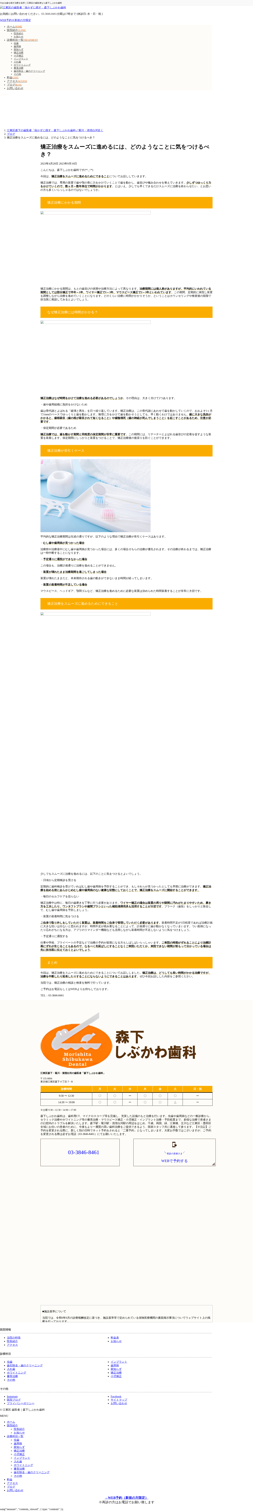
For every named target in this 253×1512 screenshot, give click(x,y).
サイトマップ (119, 1399)
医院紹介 (12, 1425)
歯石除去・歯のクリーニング (29, 71)
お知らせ (18, 36)
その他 (17, 74)
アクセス (12, 1344)
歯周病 (17, 46)
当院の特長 (14, 1337)
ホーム (11, 1421)
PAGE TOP (244, 1463)
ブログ (11, 1486)
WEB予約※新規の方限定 (15, 20)
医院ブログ (14, 1399)
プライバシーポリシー (20, 1403)
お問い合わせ (119, 1403)
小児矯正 (18, 55)
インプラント (21, 58)
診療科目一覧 (15, 1436)
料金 (9, 1479)
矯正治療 (18, 52)
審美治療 (18, 68)
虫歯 (16, 43)
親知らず (18, 49)
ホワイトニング (22, 65)
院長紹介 (18, 33)
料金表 (115, 1337)
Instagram (12, 1396)
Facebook (116, 1396)
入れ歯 (17, 62)
